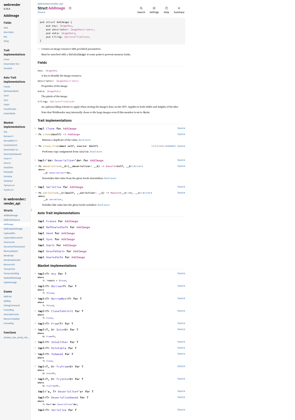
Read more (85, 139)
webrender (44, 3)
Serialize (53, 187)
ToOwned (57, 354)
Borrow (56, 286)
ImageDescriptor (82, 29)
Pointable (58, 348)
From (54, 323)
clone (47, 134)
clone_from (50, 145)
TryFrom (62, 366)
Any (53, 273)
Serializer (55, 199)
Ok (130, 192)
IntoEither (59, 342)
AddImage (70, 128)
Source (41, 12)
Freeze (51, 221)
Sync (49, 239)
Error (137, 166)
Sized (63, 280)
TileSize (81, 36)
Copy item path (70, 8)
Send (49, 233)
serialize (50, 192)
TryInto (62, 379)
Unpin (50, 245)
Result (110, 166)
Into (59, 329)
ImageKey (66, 25)
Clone (50, 128)
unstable (170, 146)
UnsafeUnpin (55, 251)
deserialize (51, 166)
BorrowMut (58, 298)
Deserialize (64, 160)
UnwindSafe (54, 257)
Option (69, 36)
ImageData (68, 33)
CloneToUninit (62, 311)
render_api (57, 3)
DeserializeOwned (64, 397)
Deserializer (56, 172)
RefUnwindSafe (57, 227)
